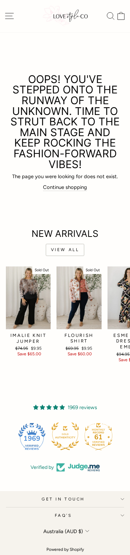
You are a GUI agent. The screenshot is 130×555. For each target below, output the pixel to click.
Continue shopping (65, 187)
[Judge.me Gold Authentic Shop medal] (65, 436)
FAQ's (63, 515)
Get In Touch (63, 499)
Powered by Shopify (65, 549)
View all (65, 249)
